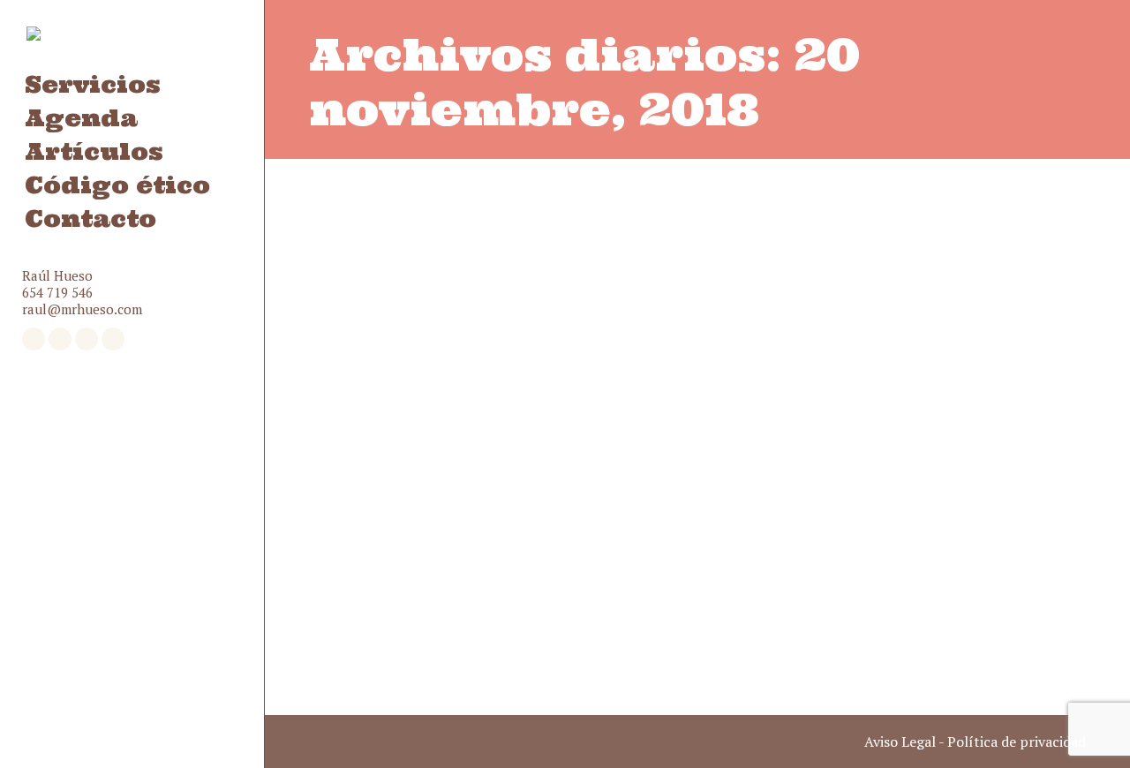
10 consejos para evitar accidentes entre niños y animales (667, 554)
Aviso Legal (900, 741)
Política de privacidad (1016, 741)
